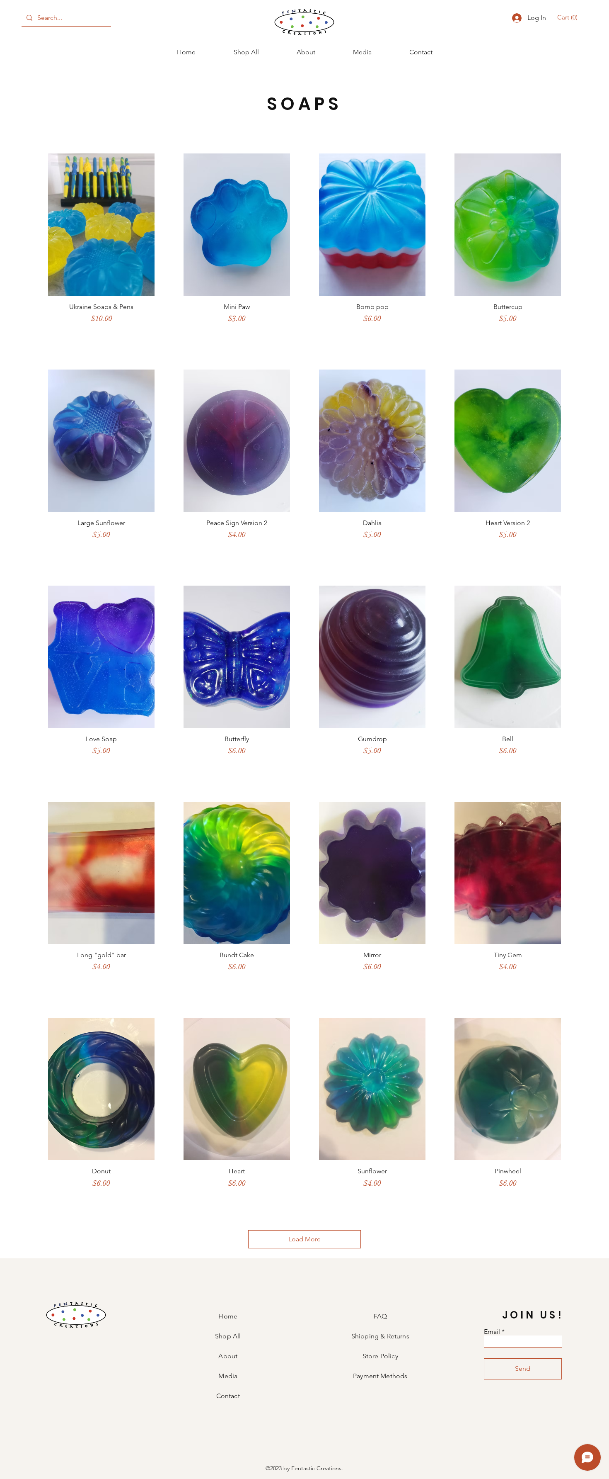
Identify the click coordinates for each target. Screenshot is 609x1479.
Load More (304, 1239)
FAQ (380, 1316)
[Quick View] (101, 224)
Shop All (228, 1336)
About (227, 1356)
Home (227, 1316)
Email (492, 1331)
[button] (568, 17)
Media (227, 1376)
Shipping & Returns (380, 1336)
